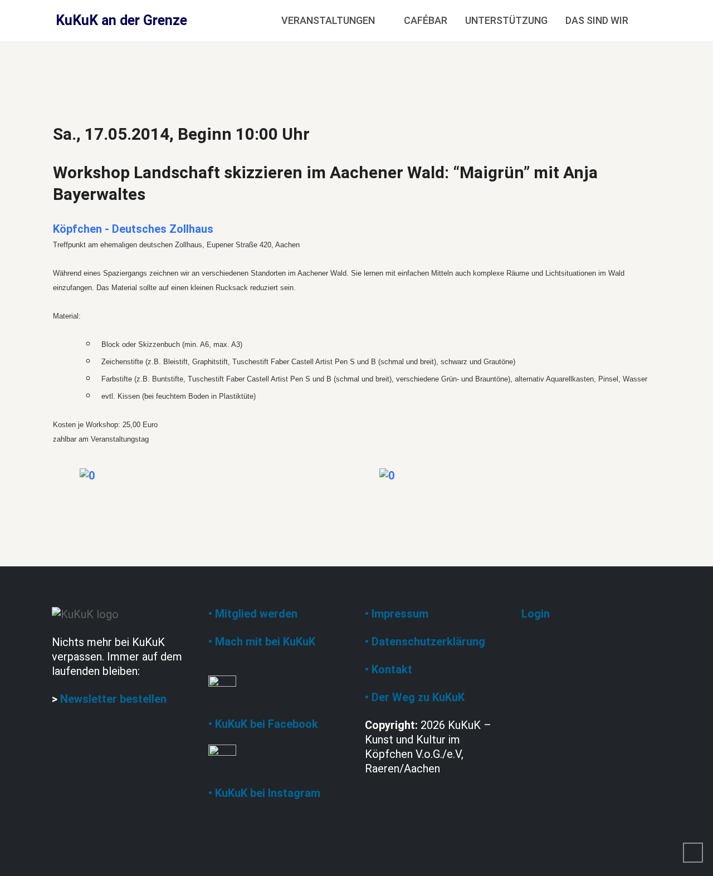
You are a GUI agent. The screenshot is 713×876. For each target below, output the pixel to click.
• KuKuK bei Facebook (263, 724)
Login (535, 613)
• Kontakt (388, 669)
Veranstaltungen (328, 20)
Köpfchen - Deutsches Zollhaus (133, 229)
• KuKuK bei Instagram (264, 793)
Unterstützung (506, 20)
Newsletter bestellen (113, 699)
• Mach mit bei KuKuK (261, 641)
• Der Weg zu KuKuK (415, 697)
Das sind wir (596, 20)
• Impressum (396, 613)
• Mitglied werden (252, 613)
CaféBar (425, 20)
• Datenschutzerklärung (425, 641)
